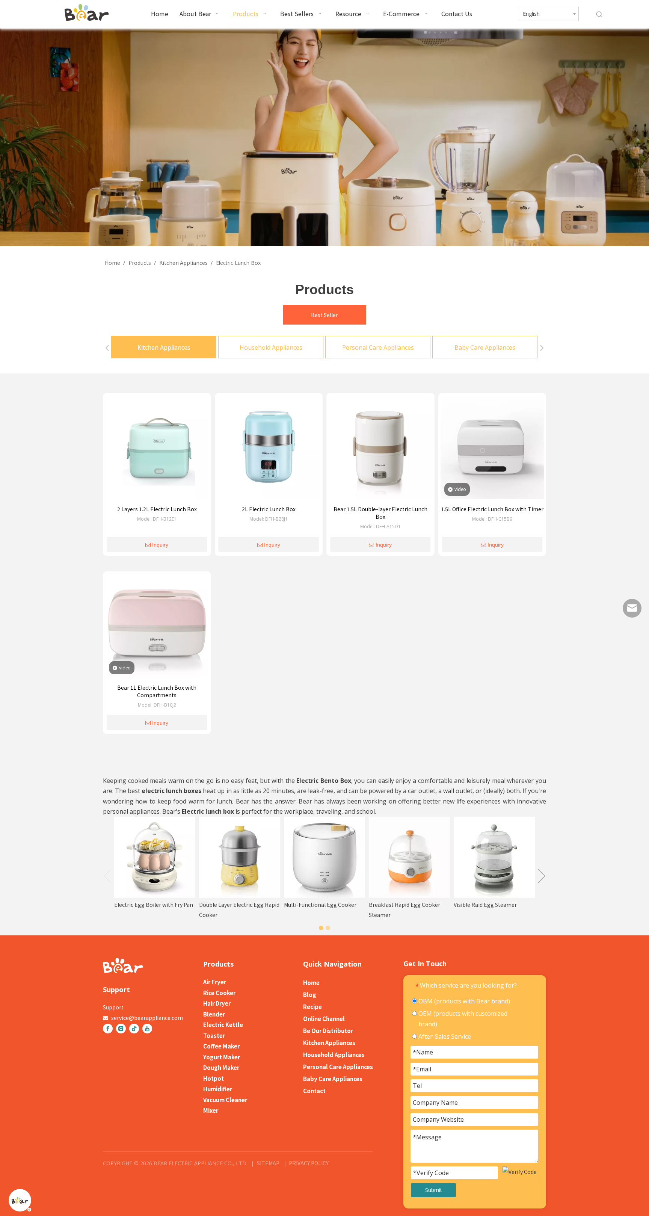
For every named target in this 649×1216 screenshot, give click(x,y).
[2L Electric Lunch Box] (269, 449)
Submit (433, 1189)
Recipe (312, 1007)
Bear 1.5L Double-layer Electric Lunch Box (380, 512)
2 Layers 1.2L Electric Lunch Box (157, 509)
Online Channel (324, 1019)
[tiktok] (134, 1028)
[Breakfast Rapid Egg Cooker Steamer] (409, 857)
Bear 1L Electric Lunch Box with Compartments (156, 691)
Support (113, 1007)
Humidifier (217, 1089)
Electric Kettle (223, 1025)
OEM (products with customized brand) (462, 1018)
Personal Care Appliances (378, 347)
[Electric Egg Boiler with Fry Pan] (154, 857)
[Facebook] (108, 1028)
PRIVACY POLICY (308, 1163)
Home (311, 982)
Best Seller (324, 315)
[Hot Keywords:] (599, 14)
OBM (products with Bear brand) (463, 1001)
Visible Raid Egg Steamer (485, 904)
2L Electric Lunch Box (269, 509)
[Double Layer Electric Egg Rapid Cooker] (239, 857)
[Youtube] (147, 1028)
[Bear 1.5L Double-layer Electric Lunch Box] (380, 449)
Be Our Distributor (328, 1031)
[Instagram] (121, 1028)
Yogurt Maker (221, 1057)
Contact (314, 1091)
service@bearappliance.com (147, 1017)
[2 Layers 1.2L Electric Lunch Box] (157, 449)
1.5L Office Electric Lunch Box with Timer (492, 509)
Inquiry (160, 545)
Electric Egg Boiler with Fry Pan (153, 904)
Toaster (214, 1035)
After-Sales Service (444, 1036)
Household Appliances (271, 347)
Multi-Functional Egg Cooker (320, 904)
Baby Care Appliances (484, 347)
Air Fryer (214, 982)
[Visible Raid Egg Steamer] (494, 857)
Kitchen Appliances (163, 347)
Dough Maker (221, 1067)
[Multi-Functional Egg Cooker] (324, 857)
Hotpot (213, 1078)
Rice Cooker (219, 993)
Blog (309, 994)
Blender (214, 1014)
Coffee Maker (221, 1046)
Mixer (210, 1110)
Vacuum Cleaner (225, 1100)
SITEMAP (268, 1163)
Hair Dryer (217, 1003)
